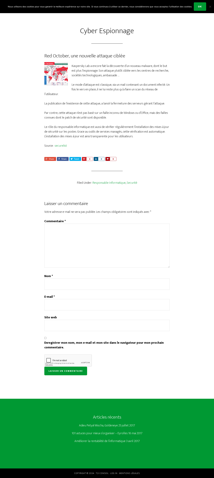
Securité (132, 182)
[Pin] (84, 159)
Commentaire (55, 221)
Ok (200, 6)
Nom (48, 276)
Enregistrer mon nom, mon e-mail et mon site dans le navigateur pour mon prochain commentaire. (104, 345)
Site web (50, 317)
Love (107, 159)
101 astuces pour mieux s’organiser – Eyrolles (100, 433)
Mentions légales (129, 473)
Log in (113, 473)
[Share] (96, 159)
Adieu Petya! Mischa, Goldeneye (98, 425)
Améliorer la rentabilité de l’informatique (99, 441)
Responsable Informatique (109, 182)
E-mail (49, 296)
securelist (61, 145)
